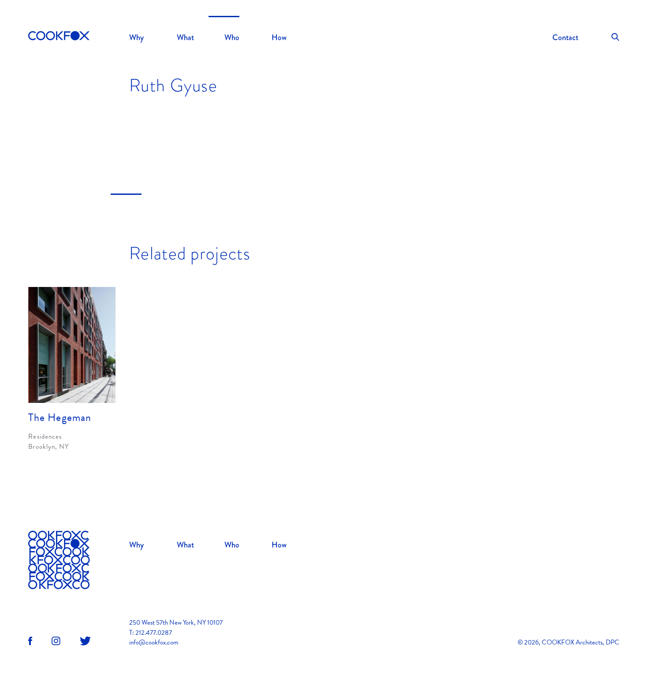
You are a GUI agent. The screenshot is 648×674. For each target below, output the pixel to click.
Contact (565, 37)
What (185, 37)
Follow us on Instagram (56, 641)
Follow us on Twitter (85, 641)
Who (231, 37)
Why (136, 37)
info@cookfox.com (153, 642)
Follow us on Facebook (30, 641)
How (279, 37)
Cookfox (59, 36)
